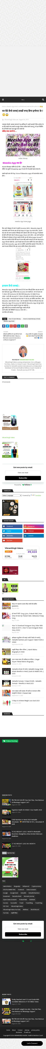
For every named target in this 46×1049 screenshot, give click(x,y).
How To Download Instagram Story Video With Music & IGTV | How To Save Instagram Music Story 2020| (27, 628)
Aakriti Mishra (7, 886)
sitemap (27, 1030)
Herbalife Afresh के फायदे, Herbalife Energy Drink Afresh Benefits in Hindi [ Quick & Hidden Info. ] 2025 (28, 671)
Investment (6, 896)
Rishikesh (32, 899)
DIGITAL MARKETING (9, 889)
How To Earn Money (15, 319)
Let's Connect (32, 1043)
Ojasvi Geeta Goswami (10, 899)
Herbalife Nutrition (34, 893)
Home (4, 106)
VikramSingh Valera (10, 119)
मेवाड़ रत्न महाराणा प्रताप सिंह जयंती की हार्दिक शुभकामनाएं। (24, 605)
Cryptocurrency (36, 886)
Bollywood (26, 886)
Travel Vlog (38, 903)
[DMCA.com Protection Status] (8, 854)
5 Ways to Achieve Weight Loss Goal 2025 (26, 701)
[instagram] (34, 526)
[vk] (12, 536)
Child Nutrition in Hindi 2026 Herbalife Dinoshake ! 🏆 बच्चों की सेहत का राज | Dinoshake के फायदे (28, 822)
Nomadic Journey (29, 896)
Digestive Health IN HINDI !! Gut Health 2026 (27, 810)
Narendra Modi (16, 896)
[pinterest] (34, 531)
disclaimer (19, 1032)
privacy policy (35, 1030)
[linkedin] (34, 536)
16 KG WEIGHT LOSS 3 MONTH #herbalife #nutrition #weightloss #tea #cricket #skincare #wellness (27, 834)
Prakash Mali (23, 899)
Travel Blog (29, 903)
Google (5, 893)
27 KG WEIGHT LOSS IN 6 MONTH (23, 844)
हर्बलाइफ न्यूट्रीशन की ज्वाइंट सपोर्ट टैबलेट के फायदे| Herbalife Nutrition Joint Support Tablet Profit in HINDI (28, 640)
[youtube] (12, 540)
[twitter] (12, 531)
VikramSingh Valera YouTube (11, 909)
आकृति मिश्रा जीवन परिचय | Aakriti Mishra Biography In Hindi (24, 651)
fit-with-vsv (27, 1032)
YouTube (5, 913)
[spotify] (34, 540)
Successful (14, 903)
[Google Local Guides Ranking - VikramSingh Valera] (21, 559)
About (14, 1030)
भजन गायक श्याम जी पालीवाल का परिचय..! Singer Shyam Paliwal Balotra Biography (25, 660)
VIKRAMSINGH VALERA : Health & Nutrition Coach (28, 1035)
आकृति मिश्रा (14, 913)
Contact (20, 1030)
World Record (35, 909)
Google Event (14, 893)
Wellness (25, 909)
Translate (38, 495)
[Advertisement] (23, 23)
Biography (17, 886)
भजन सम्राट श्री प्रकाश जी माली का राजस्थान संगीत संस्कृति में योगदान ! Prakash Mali (26, 692)
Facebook (21, 889)
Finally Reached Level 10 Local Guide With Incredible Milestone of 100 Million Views (25, 1001)
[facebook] (12, 526)
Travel (21, 903)
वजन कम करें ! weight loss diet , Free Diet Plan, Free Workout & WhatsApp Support (26, 1010)
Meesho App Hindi (12, 106)
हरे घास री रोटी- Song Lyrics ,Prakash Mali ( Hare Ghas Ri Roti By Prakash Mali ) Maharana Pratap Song (28, 616)
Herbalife (23, 893)
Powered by (17, 485)
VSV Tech (6, 906)
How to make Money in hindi (31, 319)
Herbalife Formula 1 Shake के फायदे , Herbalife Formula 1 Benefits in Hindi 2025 (26, 682)
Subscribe (23, 478)
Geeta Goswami (31, 889)
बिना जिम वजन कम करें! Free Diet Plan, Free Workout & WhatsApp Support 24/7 (28, 801)
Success (5, 903)
